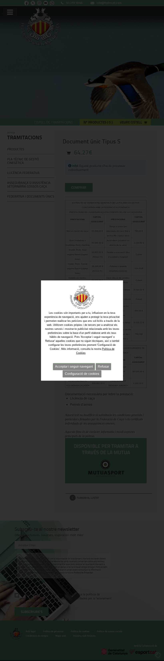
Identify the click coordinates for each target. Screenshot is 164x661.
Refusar (103, 366)
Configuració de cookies (82, 373)
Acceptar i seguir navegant (74, 366)
